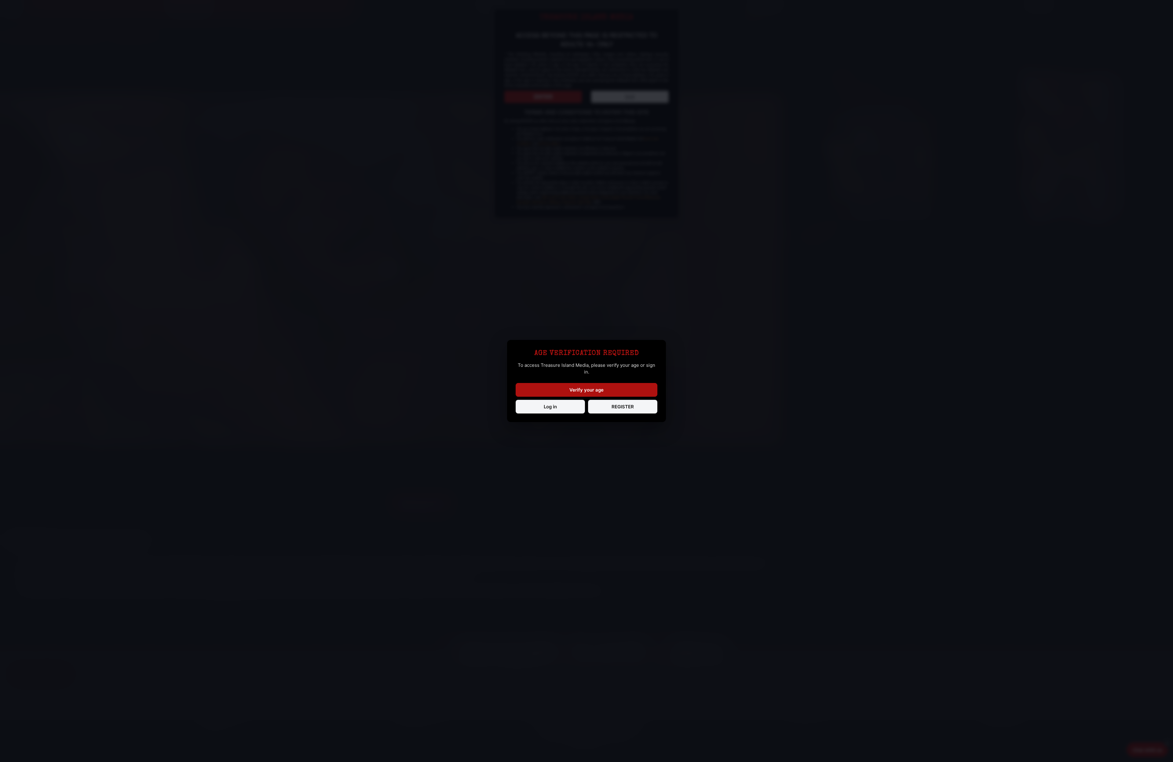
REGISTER (623, 407)
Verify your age (586, 390)
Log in (550, 407)
